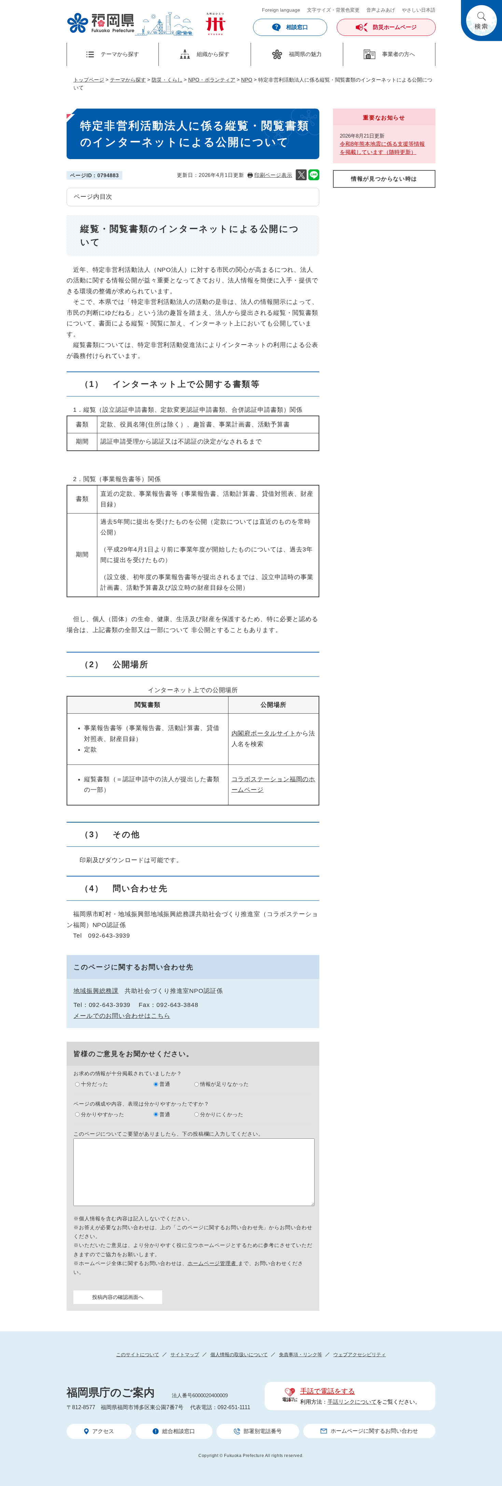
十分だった (94, 1084)
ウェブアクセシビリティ (359, 1354)
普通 (164, 1084)
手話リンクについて (352, 1402)
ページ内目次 (93, 196)
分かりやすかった (102, 1114)
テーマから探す (128, 80)
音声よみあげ (380, 10)
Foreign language (281, 10)
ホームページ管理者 (212, 1263)
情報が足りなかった (224, 1084)
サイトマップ (184, 1354)
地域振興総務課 (95, 990)
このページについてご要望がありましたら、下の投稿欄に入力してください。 (168, 1134)
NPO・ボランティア (211, 80)
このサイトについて (137, 1354)
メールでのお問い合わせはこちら (121, 1015)
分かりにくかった (221, 1114)
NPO (246, 80)
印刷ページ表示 (273, 175)
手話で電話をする (327, 1391)
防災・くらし (167, 80)
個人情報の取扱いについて (239, 1354)
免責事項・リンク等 (300, 1354)
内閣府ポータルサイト (264, 733)
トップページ (88, 80)
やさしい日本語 (418, 10)
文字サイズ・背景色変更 (333, 10)
